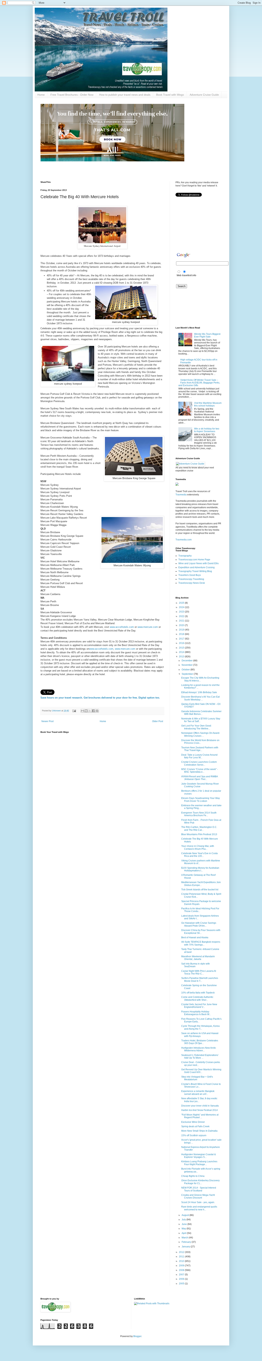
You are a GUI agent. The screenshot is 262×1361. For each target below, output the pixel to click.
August (185, 1215)
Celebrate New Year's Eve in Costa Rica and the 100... (199, 854)
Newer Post (47, 721)
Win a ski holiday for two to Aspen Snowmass (206, 430)
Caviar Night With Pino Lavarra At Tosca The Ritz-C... (198, 972)
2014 (182, 652)
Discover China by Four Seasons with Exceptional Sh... (200, 931)
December (187, 660)
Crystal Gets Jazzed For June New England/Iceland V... (199, 1005)
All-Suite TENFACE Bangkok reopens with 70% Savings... (200, 943)
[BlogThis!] (86, 711)
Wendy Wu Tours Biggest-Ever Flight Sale (207, 335)
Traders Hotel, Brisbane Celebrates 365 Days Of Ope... (199, 1042)
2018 (182, 634)
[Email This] (82, 711)
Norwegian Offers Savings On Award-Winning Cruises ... (200, 734)
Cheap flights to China (192, 1176)
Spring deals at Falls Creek (195, 1126)
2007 (182, 1274)
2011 (182, 1256)
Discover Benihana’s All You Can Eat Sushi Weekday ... (200, 698)
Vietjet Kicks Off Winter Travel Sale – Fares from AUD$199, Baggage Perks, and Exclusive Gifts (199, 383)
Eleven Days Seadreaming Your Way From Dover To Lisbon (200, 799)
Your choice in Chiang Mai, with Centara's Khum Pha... (197, 847)
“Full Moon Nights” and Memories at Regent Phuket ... (199, 1116)
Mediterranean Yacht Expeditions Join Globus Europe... (201, 883)
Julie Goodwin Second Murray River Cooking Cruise (200, 785)
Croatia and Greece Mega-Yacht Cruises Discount (198, 1196)
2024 (182, 607)
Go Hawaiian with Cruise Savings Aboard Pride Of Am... (198, 924)
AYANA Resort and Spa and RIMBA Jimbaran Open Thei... (199, 778)
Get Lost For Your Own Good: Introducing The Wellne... (196, 727)
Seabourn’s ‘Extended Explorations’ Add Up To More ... (200, 1056)
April (184, 1233)
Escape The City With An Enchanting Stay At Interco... (200, 679)
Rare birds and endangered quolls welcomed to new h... (199, 1208)
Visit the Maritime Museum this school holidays (208, 404)
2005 (182, 1283)
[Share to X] (90, 711)
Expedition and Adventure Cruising (196, 567)
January (186, 1246)
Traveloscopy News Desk (191, 583)
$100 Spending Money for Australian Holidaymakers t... (200, 869)
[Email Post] (74, 710)
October (186, 669)
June (184, 1224)
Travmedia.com (183, 539)
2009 (182, 1265)
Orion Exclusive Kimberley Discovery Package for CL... (200, 1182)
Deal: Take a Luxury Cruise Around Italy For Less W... (199, 756)
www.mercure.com (148, 627)
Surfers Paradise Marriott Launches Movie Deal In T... (199, 979)
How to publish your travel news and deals (124, 94)
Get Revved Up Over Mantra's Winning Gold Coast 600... (201, 1071)
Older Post (157, 721)
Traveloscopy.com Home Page (194, 559)
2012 (182, 1252)
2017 (182, 638)
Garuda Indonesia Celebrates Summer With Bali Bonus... (201, 712)
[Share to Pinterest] (97, 711)
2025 (182, 603)
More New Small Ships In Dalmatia (199, 1131)
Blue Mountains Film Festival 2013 (199, 834)
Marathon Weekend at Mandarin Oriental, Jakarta (198, 957)
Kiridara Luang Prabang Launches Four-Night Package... (199, 1163)
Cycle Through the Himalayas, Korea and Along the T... (200, 1027)
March (185, 1237)
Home (41, 94)
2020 (182, 625)
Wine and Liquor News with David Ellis (198, 563)
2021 (182, 620)
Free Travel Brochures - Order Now (71, 94)
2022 (182, 616)
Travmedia (181, 494)
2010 (182, 1261)
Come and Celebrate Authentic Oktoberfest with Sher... (197, 998)
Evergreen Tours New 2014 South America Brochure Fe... (199, 814)
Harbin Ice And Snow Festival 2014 (199, 1110)
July (184, 1219)
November (187, 665)
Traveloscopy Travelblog (191, 579)
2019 (182, 629)
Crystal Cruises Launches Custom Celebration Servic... (199, 763)
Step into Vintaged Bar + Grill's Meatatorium (197, 1078)
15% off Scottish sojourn (193, 1135)
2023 (182, 611)
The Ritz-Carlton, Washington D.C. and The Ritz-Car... (199, 828)
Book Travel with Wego (170, 94)
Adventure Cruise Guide (204, 94)
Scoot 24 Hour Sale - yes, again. (198, 1202)
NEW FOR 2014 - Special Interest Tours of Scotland (198, 1189)
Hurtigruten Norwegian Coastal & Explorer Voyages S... (198, 1155)
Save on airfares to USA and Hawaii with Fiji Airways (199, 1034)
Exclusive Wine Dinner (193, 1122)
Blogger (137, 1336)
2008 (182, 1270)
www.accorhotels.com (122, 627)
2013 (182, 656)
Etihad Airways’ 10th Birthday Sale (199, 692)
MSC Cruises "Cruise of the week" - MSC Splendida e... (199, 770)
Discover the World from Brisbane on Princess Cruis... (200, 741)
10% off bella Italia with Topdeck (198, 992)
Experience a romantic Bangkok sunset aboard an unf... (197, 1092)
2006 (182, 1279)
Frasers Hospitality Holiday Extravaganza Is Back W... (196, 1013)
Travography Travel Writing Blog (195, 571)
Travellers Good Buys (189, 575)
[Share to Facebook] (93, 711)
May (184, 1228)
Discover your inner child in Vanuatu (200, 1105)
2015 (182, 647)
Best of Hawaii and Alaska (194, 937)
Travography (185, 555)
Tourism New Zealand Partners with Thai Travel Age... (199, 749)
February (187, 1242)
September (188, 674)
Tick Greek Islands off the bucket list (199, 889)
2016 (182, 643)
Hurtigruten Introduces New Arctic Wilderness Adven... (198, 1049)
